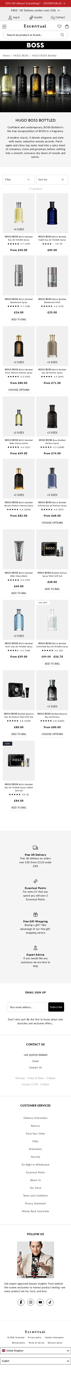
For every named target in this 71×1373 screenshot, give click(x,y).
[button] (4, 26)
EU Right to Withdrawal (35, 1164)
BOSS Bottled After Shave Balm (19, 574)
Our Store (35, 1187)
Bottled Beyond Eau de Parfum (52, 715)
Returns (35, 1125)
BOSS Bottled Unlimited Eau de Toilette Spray (52, 645)
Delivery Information (36, 1117)
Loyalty (38, 17)
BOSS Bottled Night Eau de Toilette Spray (52, 238)
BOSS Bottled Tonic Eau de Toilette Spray (19, 645)
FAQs (35, 1141)
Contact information (54, 1337)
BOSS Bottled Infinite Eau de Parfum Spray (52, 504)
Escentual (20, 1337)
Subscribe (56, 1007)
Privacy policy (34, 1337)
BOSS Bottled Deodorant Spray (19, 301)
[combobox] (35, 35)
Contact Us (35, 1067)
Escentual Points (35, 1172)
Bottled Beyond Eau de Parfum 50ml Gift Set (19, 715)
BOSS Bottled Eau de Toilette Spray (19, 238)
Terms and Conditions (35, 1195)
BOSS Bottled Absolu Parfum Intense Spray (18, 504)
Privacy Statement (35, 1203)
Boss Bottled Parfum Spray (52, 442)
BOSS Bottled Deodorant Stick (52, 301)
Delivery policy (55, 1343)
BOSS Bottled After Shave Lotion (19, 442)
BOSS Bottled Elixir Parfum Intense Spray (19, 371)
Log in (16, 17)
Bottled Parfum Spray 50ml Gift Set (52, 574)
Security (35, 1156)
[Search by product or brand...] (62, 35)
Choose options (18, 389)
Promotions (35, 1149)
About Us (35, 1180)
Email (35, 1061)
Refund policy (18, 1343)
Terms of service (36, 1343)
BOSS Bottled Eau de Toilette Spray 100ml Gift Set (19, 787)
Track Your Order (35, 1133)
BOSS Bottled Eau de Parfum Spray (52, 371)
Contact (60, 17)
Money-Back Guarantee (35, 1211)
